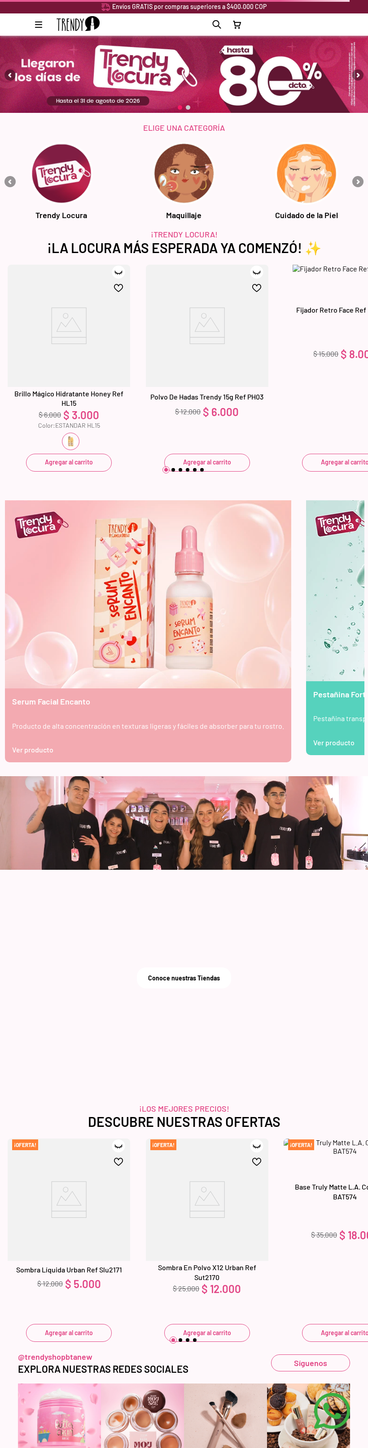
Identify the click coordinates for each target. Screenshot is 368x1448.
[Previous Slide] (10, 75)
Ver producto (32, 749)
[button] (216, 24)
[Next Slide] (358, 75)
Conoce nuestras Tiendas (184, 978)
